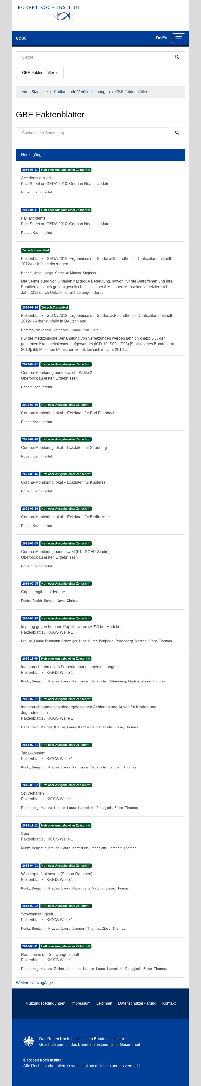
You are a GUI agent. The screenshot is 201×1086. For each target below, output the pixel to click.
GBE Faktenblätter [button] (38, 73)
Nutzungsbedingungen (45, 1003)
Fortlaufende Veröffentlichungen (82, 92)
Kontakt (169, 1003)
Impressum (80, 1003)
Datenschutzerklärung (137, 1003)
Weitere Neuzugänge (34, 983)
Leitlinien (104, 1003)
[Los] (177, 57)
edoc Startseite (35, 92)
